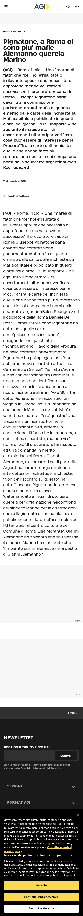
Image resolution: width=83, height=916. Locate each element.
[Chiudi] (78, 815)
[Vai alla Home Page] (41, 7)
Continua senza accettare (41, 897)
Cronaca (19, 31)
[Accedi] (77, 7)
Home (6, 31)
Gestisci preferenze (41, 908)
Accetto (41, 885)
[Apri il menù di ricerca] (68, 7)
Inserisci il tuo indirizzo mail (27, 747)
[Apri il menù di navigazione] (6, 7)
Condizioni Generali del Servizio (41, 768)
